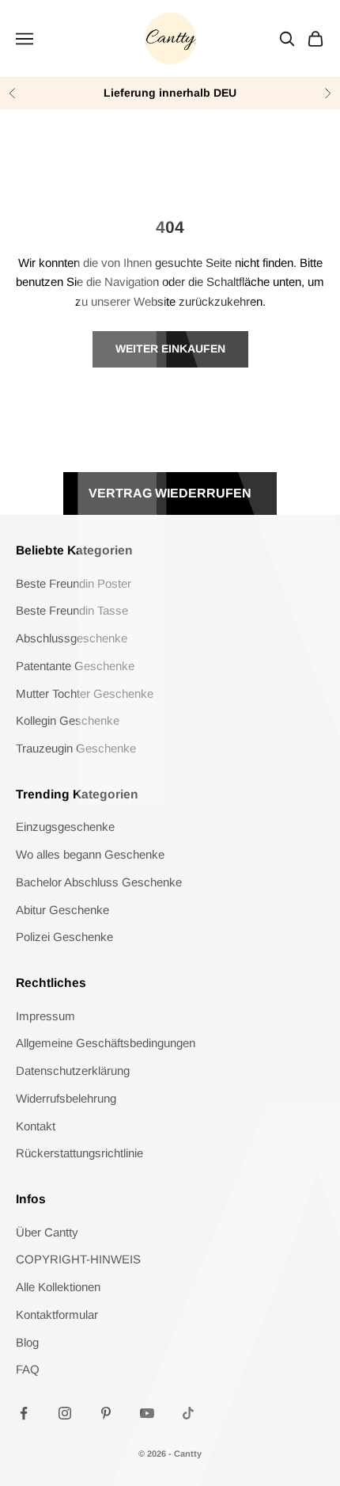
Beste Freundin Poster (73, 583)
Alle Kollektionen (58, 1287)
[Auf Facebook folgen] (24, 1413)
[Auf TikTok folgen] (188, 1413)
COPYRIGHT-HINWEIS (78, 1259)
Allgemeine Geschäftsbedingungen (105, 1043)
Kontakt (35, 1126)
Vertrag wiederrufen (170, 493)
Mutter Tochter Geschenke (84, 693)
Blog (27, 1342)
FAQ (28, 1369)
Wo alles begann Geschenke (90, 854)
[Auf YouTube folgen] (147, 1413)
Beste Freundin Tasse (72, 610)
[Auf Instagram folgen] (65, 1413)
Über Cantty (47, 1232)
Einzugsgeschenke (65, 826)
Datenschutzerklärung (73, 1070)
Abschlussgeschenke (71, 638)
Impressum (45, 1016)
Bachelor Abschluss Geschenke (99, 882)
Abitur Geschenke (62, 909)
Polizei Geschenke (64, 936)
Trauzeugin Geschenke (76, 748)
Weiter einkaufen (170, 348)
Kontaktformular (57, 1314)
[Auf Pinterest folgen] (106, 1413)
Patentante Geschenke (75, 666)
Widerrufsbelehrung (66, 1098)
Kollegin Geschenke (67, 720)
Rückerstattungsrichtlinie (79, 1153)
